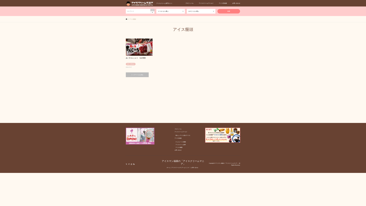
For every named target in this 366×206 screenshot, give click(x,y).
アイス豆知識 (223, 3)
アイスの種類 (179, 147)
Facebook (129, 164)
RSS (134, 164)
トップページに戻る (137, 75)
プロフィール (189, 3)
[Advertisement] (183, 95)
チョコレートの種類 (181, 142)
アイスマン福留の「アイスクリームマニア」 (183, 162)
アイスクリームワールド (206, 3)
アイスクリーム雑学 (181, 144)
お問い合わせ (236, 3)
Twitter (126, 164)
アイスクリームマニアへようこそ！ (181, 167)
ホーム (168, 167)
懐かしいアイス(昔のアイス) (183, 135)
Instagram (131, 164)
